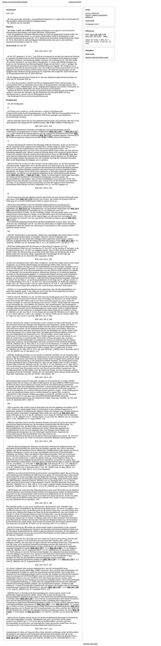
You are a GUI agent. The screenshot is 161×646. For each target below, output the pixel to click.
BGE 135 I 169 (41, 464)
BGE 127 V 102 (33, 175)
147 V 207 (97, 36)
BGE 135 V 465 (55, 548)
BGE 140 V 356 (67, 241)
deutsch (95, 15)
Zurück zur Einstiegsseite (11, 2)
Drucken (24, 2)
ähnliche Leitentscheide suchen (96, 57)
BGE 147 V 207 (68, 559)
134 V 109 (93, 34)
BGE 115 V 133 (45, 135)
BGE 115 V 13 (24, 209)
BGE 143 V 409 (43, 604)
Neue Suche (89, 54)
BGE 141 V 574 (62, 604)
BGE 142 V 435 (55, 132)
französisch (103, 15)
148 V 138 (102, 34)
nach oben (93, 644)
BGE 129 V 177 (71, 132)
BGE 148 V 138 (36, 548)
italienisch (89, 17)
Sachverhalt (89, 21)
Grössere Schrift (75, 2)
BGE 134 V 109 (17, 175)
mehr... (105, 36)
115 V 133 (89, 36)
